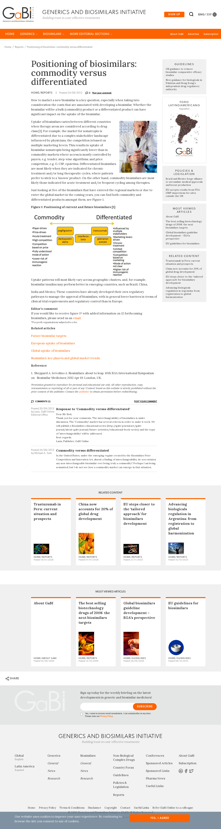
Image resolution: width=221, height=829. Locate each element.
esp (209, 14)
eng (201, 14)
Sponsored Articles (159, 763)
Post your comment (102, 93)
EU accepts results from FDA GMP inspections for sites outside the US (183, 193)
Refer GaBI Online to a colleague (172, 807)
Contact (125, 807)
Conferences (155, 756)
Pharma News (155, 778)
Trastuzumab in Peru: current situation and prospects (183, 262)
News (51, 771)
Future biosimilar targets (48, 336)
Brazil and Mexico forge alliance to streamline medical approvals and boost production (184, 181)
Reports (19, 47)
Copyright (110, 807)
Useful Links (155, 786)
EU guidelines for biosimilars (182, 243)
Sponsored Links (157, 771)
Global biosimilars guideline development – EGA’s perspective (182, 235)
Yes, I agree (159, 818)
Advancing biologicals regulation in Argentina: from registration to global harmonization (183, 292)
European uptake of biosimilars (53, 343)
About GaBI (176, 34)
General (52, 763)
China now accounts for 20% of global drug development (184, 270)
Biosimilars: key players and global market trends (65, 358)
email (77, 318)
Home (10, 33)
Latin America (24, 768)
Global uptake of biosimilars (50, 351)
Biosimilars (52, 33)
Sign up (174, 14)
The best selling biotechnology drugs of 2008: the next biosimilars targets (184, 224)
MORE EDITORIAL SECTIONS (90, 33)
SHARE (14, 678)
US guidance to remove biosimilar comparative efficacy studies (183, 72)
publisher (84, 391)
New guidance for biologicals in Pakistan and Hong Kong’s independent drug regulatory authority (184, 84)
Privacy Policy (106, 716)
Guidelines (120, 775)
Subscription (211, 34)
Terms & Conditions (72, 807)
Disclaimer (94, 807)
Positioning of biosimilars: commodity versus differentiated (59, 47)
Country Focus (123, 767)
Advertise (193, 34)
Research (53, 778)
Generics (27, 33)
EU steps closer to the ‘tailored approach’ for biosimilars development (184, 279)
